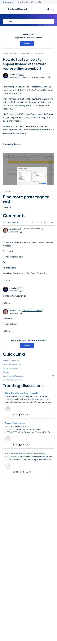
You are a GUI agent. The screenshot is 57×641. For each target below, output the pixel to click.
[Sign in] (52, 9)
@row (39, 114)
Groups (6, 372)
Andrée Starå (15, 229)
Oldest (13, 222)
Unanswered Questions (28, 376)
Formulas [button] (7, 208)
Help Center (23, 2)
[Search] (48, 9)
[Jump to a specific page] (52, 222)
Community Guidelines (13, 380)
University (36, 2)
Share (6, 191)
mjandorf (13, 74)
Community (9, 2)
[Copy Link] (48, 77)
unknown (42, 77)
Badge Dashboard (10, 368)
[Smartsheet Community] (18, 9)
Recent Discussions (11, 360)
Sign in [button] (27, 43)
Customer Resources (12, 364)
